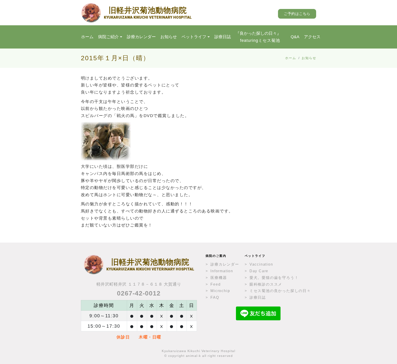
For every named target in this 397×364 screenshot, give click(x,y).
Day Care (259, 271)
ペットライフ (193, 36)
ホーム (87, 36)
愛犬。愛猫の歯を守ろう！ (274, 278)
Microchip (220, 291)
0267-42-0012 (139, 293)
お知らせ (168, 36)
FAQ (214, 297)
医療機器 (218, 278)
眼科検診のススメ (266, 284)
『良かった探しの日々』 (258, 37)
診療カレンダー (141, 36)
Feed (215, 284)
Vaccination (261, 264)
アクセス (312, 36)
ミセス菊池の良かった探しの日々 (280, 291)
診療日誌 (222, 36)
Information (221, 271)
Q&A (295, 36)
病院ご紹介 (108, 36)
